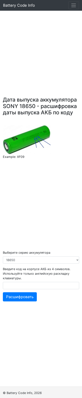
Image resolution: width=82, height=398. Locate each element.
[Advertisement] (41, 52)
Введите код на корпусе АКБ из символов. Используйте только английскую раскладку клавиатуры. (36, 273)
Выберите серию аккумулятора (26, 252)
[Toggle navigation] (73, 5)
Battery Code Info (19, 5)
